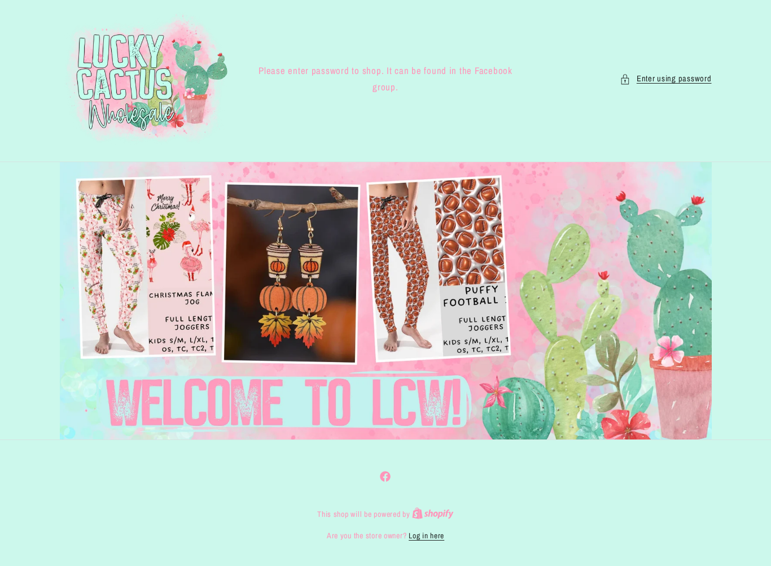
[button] (665, 79)
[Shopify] (433, 514)
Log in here (426, 535)
